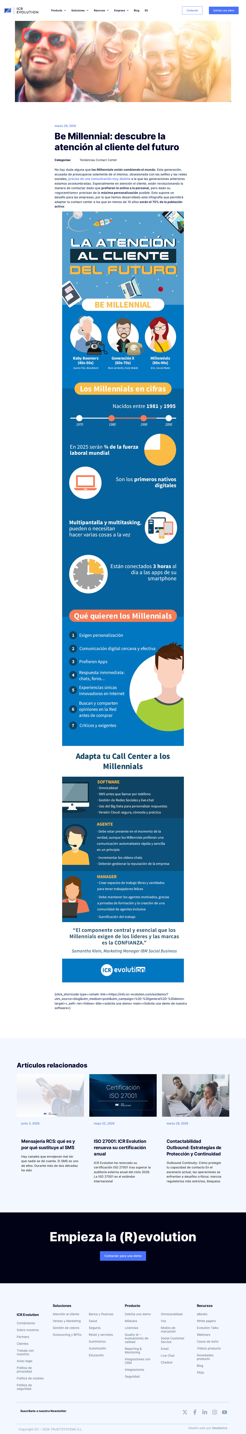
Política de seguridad (24, 1387)
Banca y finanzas (101, 1314)
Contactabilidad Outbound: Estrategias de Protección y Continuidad (194, 1148)
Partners (23, 1337)
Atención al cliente (66, 1314)
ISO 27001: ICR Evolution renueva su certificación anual (120, 1148)
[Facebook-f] (195, 1412)
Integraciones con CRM (137, 1361)
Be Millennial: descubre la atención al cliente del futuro (117, 141)
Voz (163, 1321)
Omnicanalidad (172, 1314)
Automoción (97, 1348)
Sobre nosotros (28, 1330)
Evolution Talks (207, 1328)
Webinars (203, 1334)
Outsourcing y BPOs (67, 1334)
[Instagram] (214, 1412)
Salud (93, 1321)
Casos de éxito (207, 1341)
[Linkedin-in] (204, 1412)
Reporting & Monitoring (133, 1350)
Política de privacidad (24, 1369)
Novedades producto (205, 1357)
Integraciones (134, 1369)
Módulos (131, 1321)
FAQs (200, 1372)
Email (165, 1349)
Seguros (95, 1328)
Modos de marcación (168, 1329)
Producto (56, 10)
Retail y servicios (101, 1334)
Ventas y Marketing (67, 1321)
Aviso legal (24, 1361)
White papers (206, 1321)
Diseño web (196, 1428)
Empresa (119, 10)
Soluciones (78, 10)
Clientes (22, 1343)
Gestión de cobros (66, 1328)
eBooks (202, 1314)
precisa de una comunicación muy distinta (99, 179)
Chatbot (167, 1362)
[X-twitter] (185, 1412)
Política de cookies (30, 1378)
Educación (96, 1355)
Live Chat (168, 1355)
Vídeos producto (209, 1348)
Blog (136, 10)
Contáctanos (26, 1323)
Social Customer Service (172, 1340)
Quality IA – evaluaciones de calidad (136, 1338)
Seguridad (132, 1376)
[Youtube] (224, 1412)
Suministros (97, 1341)
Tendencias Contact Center (98, 160)
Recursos (99, 10)
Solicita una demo (138, 1314)
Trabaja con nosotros (25, 1352)
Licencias (131, 1328)
